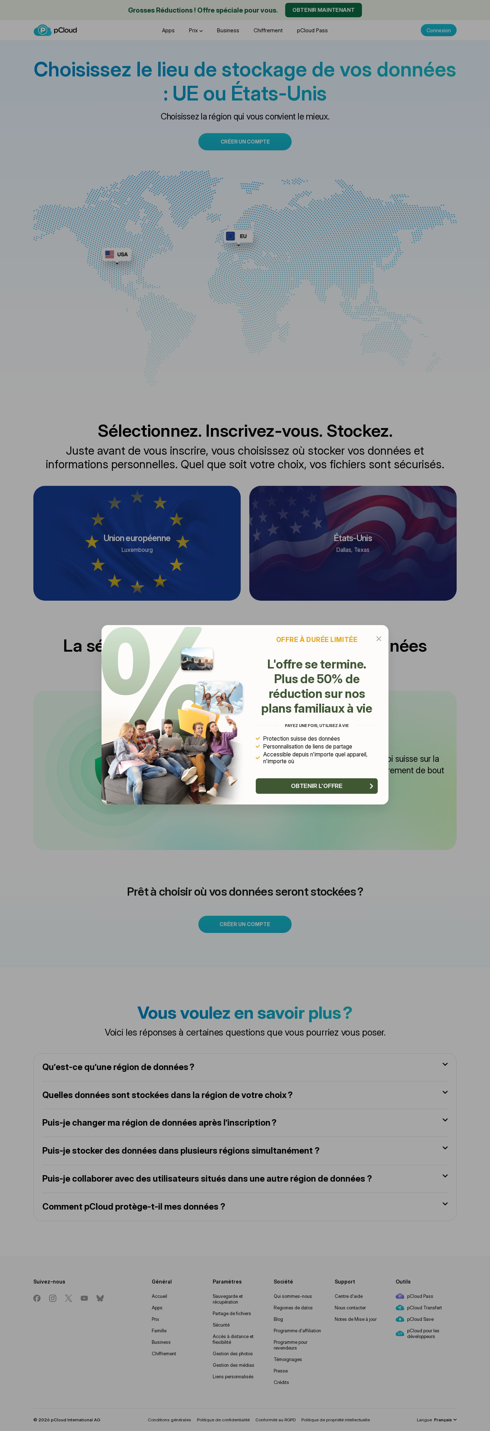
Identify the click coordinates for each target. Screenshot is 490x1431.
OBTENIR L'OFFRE (317, 785)
